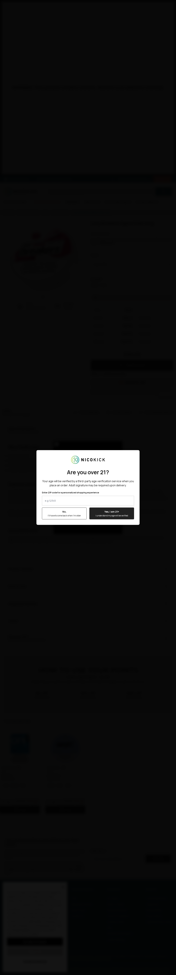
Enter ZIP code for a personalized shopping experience (70, 492)
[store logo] (88, 460)
